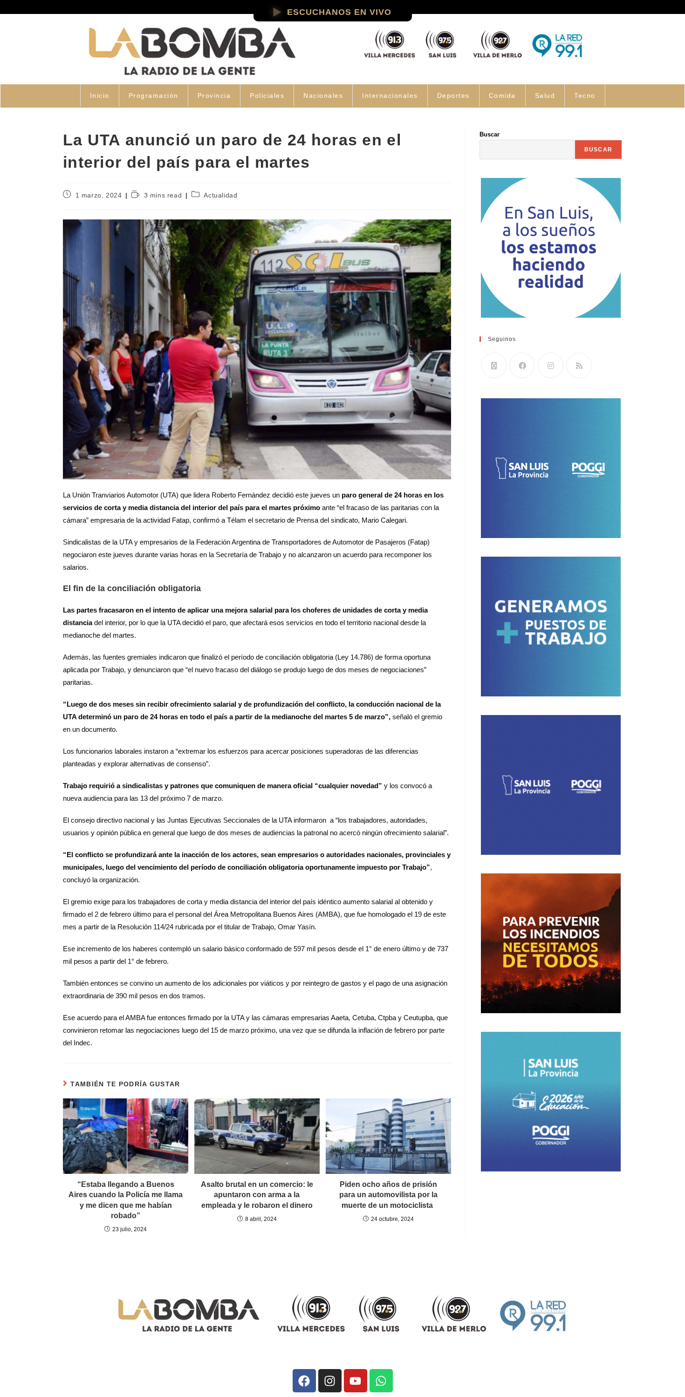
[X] (494, 365)
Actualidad (220, 195)
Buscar (490, 134)
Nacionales (323, 95)
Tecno (585, 95)
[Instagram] (550, 365)
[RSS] (579, 365)
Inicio (100, 95)
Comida (502, 95)
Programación (153, 95)
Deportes (453, 95)
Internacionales (390, 95)
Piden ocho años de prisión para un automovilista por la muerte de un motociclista (388, 1194)
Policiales (267, 95)
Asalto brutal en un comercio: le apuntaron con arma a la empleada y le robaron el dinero (257, 1194)
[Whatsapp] (381, 1380)
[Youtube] (355, 1380)
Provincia (214, 95)
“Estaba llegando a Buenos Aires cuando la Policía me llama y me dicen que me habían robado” (125, 1200)
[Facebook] (522, 365)
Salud (545, 95)
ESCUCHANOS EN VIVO (339, 12)
